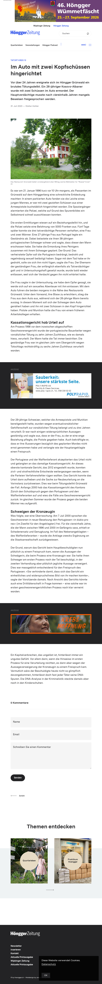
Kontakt (15, 954)
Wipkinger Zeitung (41, 26)
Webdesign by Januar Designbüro (38, 977)
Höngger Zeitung (61, 26)
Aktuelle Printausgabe (22, 957)
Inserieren (16, 950)
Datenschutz (49, 964)
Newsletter (16, 946)
